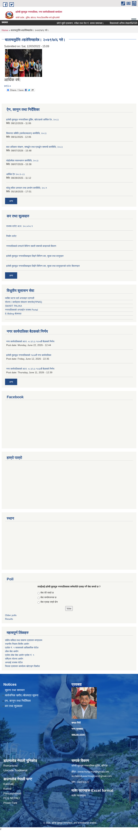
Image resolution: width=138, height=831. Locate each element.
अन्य (11, 201)
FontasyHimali (12, 793)
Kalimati (8, 784)
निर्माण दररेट (11, 236)
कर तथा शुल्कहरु (14, 706)
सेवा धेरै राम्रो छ (47, 592)
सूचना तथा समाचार (15, 690)
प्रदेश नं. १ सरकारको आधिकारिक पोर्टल (21, 647)
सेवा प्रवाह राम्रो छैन (49, 602)
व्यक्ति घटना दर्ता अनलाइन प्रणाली (19, 298)
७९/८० (7, 85)
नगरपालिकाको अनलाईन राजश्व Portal (21, 309)
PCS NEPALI (11, 798)
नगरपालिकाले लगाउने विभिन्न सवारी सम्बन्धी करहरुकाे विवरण (31, 246)
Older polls (10, 615)
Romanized (10, 765)
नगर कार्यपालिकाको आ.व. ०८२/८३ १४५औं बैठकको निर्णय (30, 341)
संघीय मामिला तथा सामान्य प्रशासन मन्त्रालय (24, 640)
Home (5, 30)
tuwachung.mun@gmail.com (93, 771)
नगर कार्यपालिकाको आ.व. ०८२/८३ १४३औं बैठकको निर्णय (30, 368)
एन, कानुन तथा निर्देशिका (18, 700)
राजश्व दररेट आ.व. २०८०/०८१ (19, 226)
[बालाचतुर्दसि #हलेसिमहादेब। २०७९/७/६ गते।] (23, 62)
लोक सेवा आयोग (11, 651)
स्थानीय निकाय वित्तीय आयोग (17, 644)
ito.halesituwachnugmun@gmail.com (92, 776)
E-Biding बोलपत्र (13, 313)
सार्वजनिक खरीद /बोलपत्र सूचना (21, 695)
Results (9, 619)
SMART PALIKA (13, 305)
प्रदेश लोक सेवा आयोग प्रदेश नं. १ (19, 655)
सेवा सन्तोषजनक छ (48, 597)
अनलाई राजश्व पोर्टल (14, 662)
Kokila (7, 788)
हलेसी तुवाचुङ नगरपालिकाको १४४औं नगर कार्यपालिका (28, 355)
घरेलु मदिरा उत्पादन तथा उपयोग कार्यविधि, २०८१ (26, 187)
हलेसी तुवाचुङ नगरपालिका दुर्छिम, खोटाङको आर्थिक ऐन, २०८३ (32, 119)
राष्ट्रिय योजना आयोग (14, 658)
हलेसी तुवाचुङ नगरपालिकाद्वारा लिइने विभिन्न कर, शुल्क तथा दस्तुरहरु (35, 256)
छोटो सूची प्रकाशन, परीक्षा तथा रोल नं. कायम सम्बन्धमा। (72, 23)
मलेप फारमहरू (79, 795)
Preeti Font (10, 803)
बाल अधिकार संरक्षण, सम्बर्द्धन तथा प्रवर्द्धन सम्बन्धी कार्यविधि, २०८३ (34, 146)
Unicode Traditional (15, 770)
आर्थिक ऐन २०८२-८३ (15, 174)
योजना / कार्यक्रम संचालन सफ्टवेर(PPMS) (23, 302)
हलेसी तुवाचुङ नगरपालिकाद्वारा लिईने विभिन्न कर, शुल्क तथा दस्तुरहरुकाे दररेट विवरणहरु (43, 266)
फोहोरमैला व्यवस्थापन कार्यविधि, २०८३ (22, 160)
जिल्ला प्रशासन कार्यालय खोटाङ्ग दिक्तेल (22, 666)
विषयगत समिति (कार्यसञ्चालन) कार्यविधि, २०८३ (26, 133)
